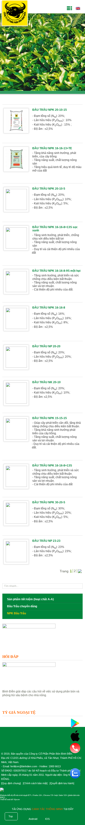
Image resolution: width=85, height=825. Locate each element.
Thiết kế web (5, 799)
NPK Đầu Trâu (16, 613)
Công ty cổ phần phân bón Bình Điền (14, 14)
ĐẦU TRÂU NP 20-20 (46, 346)
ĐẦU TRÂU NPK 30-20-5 (48, 502)
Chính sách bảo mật (35, 783)
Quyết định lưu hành (61, 783)
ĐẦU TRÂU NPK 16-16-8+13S (52, 465)
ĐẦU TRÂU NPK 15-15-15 (49, 418)
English (78, 8)
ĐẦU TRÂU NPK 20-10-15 (49, 109)
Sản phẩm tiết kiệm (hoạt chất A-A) (30, 599)
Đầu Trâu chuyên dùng (22, 606)
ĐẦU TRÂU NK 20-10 (46, 382)
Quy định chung (11, 783)
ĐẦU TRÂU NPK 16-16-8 (48, 307)
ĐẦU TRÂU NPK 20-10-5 (48, 188)
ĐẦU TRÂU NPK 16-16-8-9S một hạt (56, 270)
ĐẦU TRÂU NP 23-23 (46, 540)
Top (10, 816)
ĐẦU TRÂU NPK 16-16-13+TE (52, 148)
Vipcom (17, 799)
